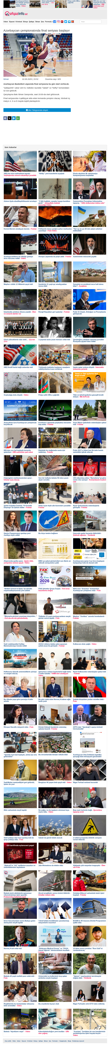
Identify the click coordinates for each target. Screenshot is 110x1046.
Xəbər (6, 22)
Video (14, 1041)
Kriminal (19, 22)
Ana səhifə (8, 1041)
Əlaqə (69, 1041)
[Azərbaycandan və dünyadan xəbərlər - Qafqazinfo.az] (16, 14)
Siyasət (12, 22)
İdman (37, 22)
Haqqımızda (63, 1041)
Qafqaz (31, 22)
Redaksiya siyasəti (78, 1041)
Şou (42, 22)
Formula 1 (49, 22)
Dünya (25, 22)
